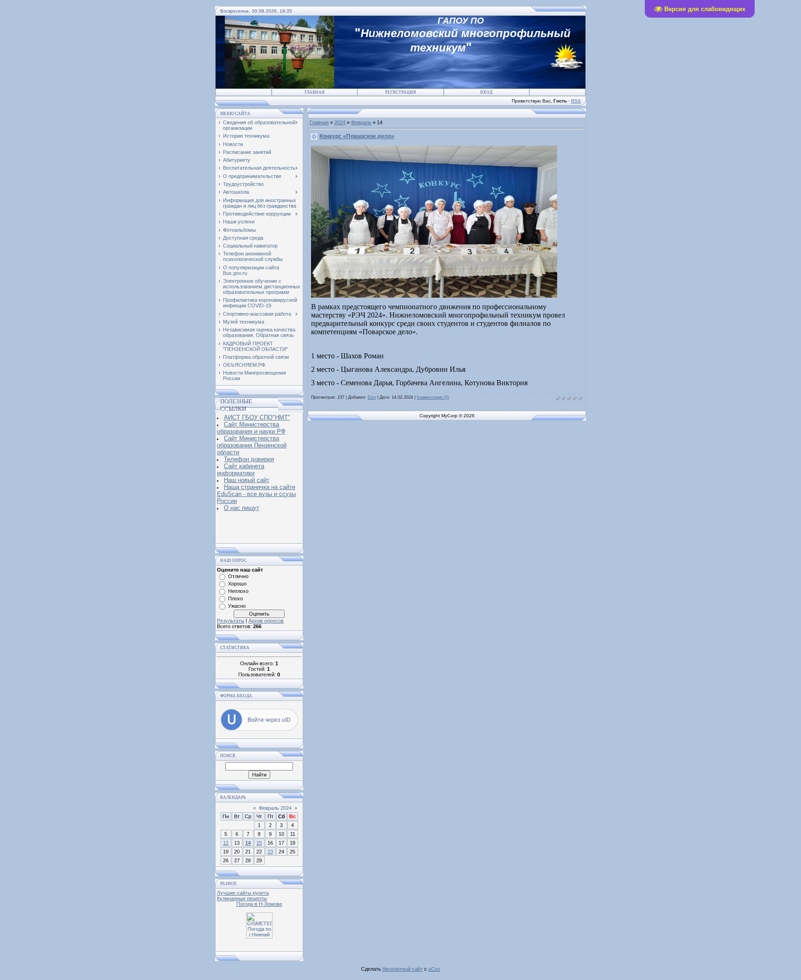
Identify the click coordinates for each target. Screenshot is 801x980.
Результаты (230, 621)
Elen (372, 397)
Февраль (361, 122)
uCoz (434, 969)
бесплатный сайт (402, 969)
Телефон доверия (249, 459)
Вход (486, 92)
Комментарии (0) (433, 397)
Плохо (235, 598)
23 (270, 851)
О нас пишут (241, 507)
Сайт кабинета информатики (240, 470)
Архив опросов (266, 621)
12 (226, 843)
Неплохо (238, 591)
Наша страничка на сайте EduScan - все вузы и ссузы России (256, 494)
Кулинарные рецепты (242, 898)
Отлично (238, 576)
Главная (314, 92)
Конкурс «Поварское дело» (356, 136)
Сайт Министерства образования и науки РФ (251, 428)
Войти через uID (269, 720)
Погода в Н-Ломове (259, 904)
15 (259, 843)
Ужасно (237, 606)
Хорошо (237, 583)
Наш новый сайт (246, 480)
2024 (339, 122)
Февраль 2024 (275, 808)
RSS (576, 100)
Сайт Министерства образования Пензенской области (251, 445)
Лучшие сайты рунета (243, 893)
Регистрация (400, 92)
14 (248, 843)
